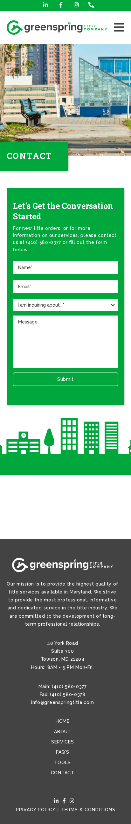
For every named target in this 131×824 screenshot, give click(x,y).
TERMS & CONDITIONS (88, 809)
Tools (62, 762)
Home (63, 721)
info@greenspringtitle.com (62, 702)
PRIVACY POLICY (35, 809)
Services (62, 741)
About (62, 731)
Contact (62, 772)
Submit (65, 379)
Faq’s (62, 752)
